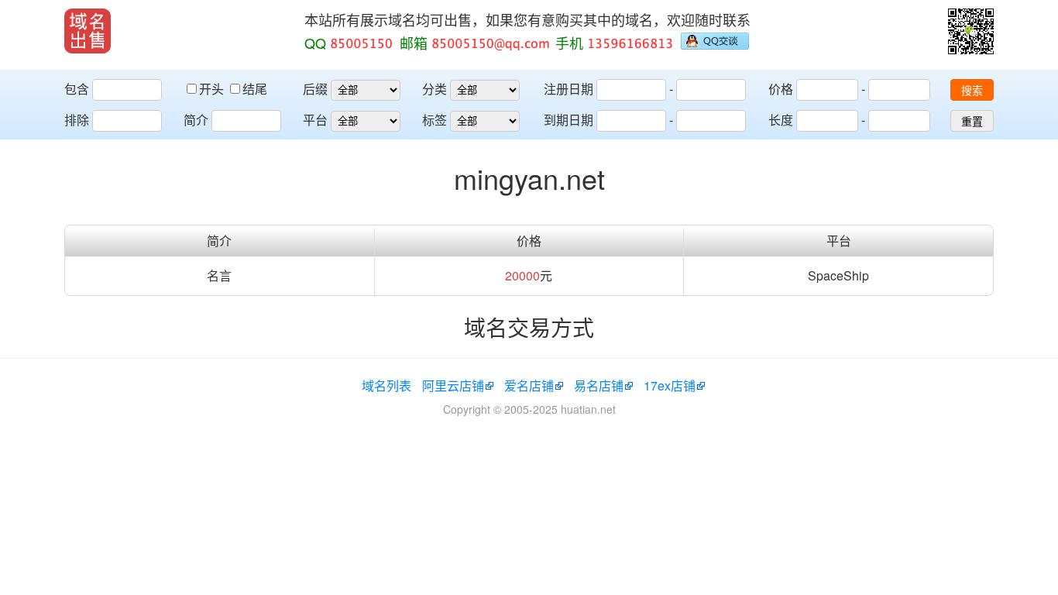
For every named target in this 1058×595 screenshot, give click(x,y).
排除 (76, 120)
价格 (780, 89)
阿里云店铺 (453, 385)
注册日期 (568, 89)
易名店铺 (598, 385)
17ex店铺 (670, 385)
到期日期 (568, 120)
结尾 (254, 89)
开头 (213, 89)
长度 (780, 120)
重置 (972, 121)
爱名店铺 (529, 385)
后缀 (315, 89)
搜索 (972, 90)
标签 (434, 120)
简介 (196, 120)
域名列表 (386, 385)
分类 (434, 89)
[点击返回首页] (87, 31)
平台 (315, 120)
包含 (76, 89)
